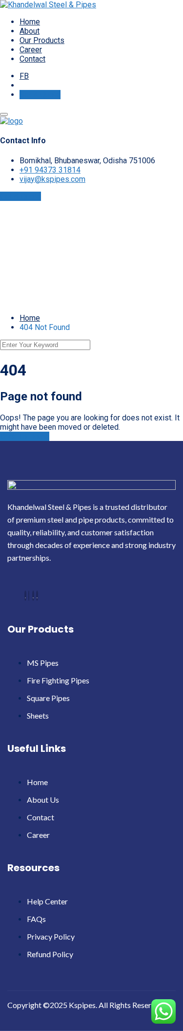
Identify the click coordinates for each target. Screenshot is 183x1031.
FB (24, 76)
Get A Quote (40, 94)
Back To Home (24, 436)
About (30, 31)
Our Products (42, 40)
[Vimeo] (37, 596)
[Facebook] (25, 596)
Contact (32, 59)
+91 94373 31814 (50, 170)
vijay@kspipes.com (52, 179)
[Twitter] (28, 596)
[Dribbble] (33, 596)
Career (31, 49)
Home (30, 21)
